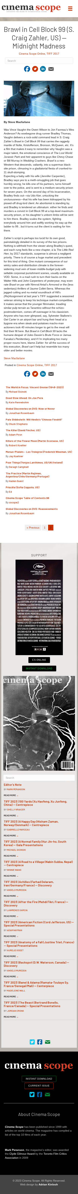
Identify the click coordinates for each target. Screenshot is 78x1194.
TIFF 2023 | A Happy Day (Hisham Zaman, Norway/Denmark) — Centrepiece (31, 823)
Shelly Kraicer (16, 809)
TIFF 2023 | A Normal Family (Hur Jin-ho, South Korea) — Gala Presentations (35, 843)
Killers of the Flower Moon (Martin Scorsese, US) (35, 440)
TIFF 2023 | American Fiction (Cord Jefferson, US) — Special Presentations (39, 923)
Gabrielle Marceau (18, 829)
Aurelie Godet (15, 950)
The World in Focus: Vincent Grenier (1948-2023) (35, 387)
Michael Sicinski (18, 391)
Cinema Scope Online (32, 53)
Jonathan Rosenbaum (21, 413)
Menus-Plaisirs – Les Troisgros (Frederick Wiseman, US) (39, 451)
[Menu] (70, 8)
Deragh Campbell (19, 466)
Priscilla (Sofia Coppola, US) (23, 487)
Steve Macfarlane (14, 358)
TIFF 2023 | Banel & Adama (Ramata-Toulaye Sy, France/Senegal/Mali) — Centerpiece (36, 984)
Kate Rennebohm (19, 402)
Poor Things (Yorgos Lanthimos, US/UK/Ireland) (34, 462)
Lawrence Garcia (17, 910)
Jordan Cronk (15, 1010)
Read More (11, 795)
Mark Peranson (16, 789)
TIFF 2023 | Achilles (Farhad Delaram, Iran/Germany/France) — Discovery (29, 883)
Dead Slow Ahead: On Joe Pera (24, 397)
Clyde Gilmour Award (22, 1153)
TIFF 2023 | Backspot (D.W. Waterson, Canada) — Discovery (36, 964)
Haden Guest (16, 481)
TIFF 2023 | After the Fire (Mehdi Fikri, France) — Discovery (36, 903)
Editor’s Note (13, 784)
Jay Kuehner (16, 456)
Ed (10, 491)
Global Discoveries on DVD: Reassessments (32, 508)
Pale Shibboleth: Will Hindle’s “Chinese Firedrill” (34, 419)
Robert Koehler (18, 445)
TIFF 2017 (53, 53)
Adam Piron (15, 434)
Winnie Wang (14, 869)
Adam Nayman (14, 930)
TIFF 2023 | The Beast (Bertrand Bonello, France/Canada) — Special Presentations (32, 1004)
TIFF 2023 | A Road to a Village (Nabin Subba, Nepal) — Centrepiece (38, 863)
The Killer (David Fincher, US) (23, 430)
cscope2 (14, 502)
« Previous (33, 527)
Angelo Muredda (17, 889)
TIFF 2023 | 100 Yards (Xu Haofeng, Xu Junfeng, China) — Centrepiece (35, 803)
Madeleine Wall (16, 990)
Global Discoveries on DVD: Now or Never (30, 408)
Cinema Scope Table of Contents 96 (27, 498)
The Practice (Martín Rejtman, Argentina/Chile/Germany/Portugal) (27, 475)
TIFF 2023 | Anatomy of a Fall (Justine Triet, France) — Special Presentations (39, 943)
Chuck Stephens (18, 423)
